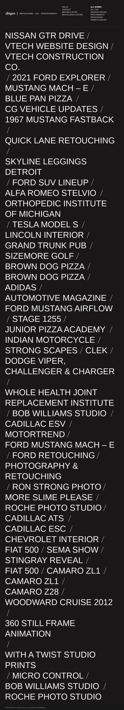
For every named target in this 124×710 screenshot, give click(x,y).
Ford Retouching (53, 455)
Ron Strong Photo (56, 486)
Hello (65, 7)
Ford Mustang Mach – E (60, 444)
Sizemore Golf (39, 256)
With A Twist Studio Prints (51, 660)
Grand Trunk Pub (46, 245)
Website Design (99, 20)
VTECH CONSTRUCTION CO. (54, 62)
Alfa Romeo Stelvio (51, 193)
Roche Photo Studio (53, 507)
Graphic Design (99, 12)
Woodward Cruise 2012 (59, 602)
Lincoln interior (45, 235)
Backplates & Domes (72, 15)
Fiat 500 (22, 549)
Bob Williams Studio (60, 413)
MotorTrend (35, 434)
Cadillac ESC (36, 528)
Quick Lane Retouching (60, 140)
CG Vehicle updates (52, 109)
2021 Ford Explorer (59, 77)
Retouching (97, 17)
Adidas (21, 287)
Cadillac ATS (36, 518)
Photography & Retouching (42, 471)
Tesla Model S (46, 224)
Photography (98, 15)
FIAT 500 (22, 570)
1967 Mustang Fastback (60, 119)
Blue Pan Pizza (39, 98)
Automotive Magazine (56, 298)
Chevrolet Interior (52, 539)
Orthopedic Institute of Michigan (56, 209)
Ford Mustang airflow (59, 308)
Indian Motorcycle (50, 340)
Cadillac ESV (36, 423)
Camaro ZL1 (74, 570)
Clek (96, 350)
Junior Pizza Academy (56, 329)
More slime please (49, 497)
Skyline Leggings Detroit (46, 167)
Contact (66, 9)
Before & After (69, 12)
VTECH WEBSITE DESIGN (57, 46)
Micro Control (48, 675)
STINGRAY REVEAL (44, 560)
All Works (96, 7)
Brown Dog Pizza (45, 266)
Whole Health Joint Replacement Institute (60, 397)
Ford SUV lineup (50, 182)
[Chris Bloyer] (31, 13)
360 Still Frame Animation (41, 628)
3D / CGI (94, 9)
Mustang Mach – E (47, 88)
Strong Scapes (41, 350)
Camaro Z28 (32, 591)
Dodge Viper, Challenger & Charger (61, 366)
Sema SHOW (73, 549)
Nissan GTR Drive (45, 35)
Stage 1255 (37, 319)
